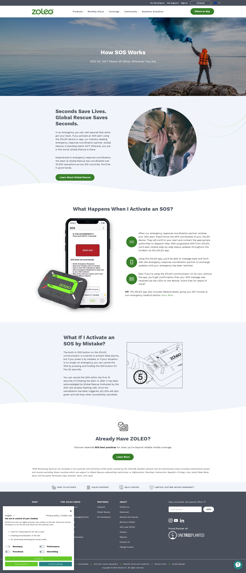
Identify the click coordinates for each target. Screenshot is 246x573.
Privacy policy (52, 515)
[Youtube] (176, 521)
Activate (201, 3)
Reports (123, 537)
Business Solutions (153, 11)
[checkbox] (8, 546)
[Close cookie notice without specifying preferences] (71, 511)
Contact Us (125, 542)
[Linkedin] (182, 521)
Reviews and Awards (129, 517)
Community (130, 11)
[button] (10, 515)
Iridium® (101, 507)
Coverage (114, 11)
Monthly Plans (96, 11)
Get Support (173, 3)
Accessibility (83, 564)
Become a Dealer (127, 522)
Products (78, 11)
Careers (123, 532)
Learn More (167, 295)
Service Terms (160, 564)
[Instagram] (171, 521)
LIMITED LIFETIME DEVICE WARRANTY (174, 487)
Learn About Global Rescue (75, 177)
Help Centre (132, 487)
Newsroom (124, 512)
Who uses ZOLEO (127, 527)
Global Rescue (103, 512)
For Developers (157, 3)
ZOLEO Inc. (125, 507)
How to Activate (66, 487)
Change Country (127, 547)
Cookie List (66, 515)
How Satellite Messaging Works (75, 517)
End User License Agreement (106, 564)
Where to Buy (202, 11)
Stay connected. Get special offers (186, 502)
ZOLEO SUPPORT (100, 487)
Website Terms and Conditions (136, 564)
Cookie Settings (178, 564)
